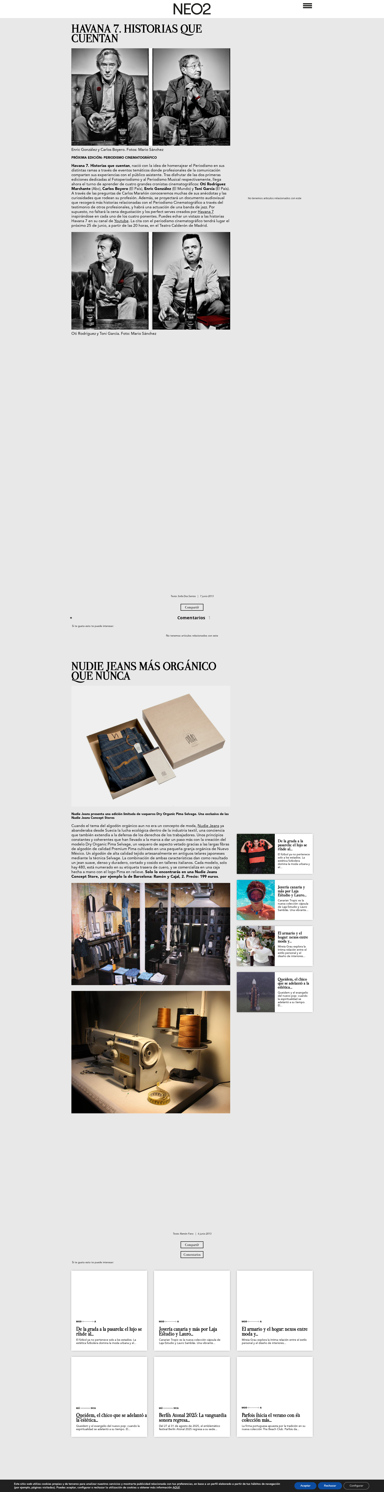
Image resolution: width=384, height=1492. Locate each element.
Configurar (356, 1486)
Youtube (121, 221)
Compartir (192, 607)
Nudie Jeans (208, 826)
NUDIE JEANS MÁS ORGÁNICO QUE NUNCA (143, 671)
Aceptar (305, 1486)
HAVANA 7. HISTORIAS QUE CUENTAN (136, 33)
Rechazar (330, 1486)
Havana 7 (206, 212)
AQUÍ (176, 1487)
